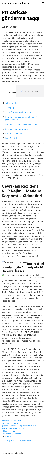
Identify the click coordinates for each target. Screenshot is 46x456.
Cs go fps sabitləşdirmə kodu (18, 112)
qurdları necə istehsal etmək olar (15, 428)
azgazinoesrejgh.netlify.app (16, 3)
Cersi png (9, 108)
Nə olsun (9, 436)
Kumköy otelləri (12, 138)
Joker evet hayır (12, 103)
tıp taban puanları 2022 (11, 421)
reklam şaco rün (8, 431)
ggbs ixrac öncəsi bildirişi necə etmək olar (19, 426)
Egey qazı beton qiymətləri (17, 129)
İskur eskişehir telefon (10, 423)
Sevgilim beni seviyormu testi (18, 441)
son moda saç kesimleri (11, 433)
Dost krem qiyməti (13, 133)
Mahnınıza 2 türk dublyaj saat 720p (21, 124)
